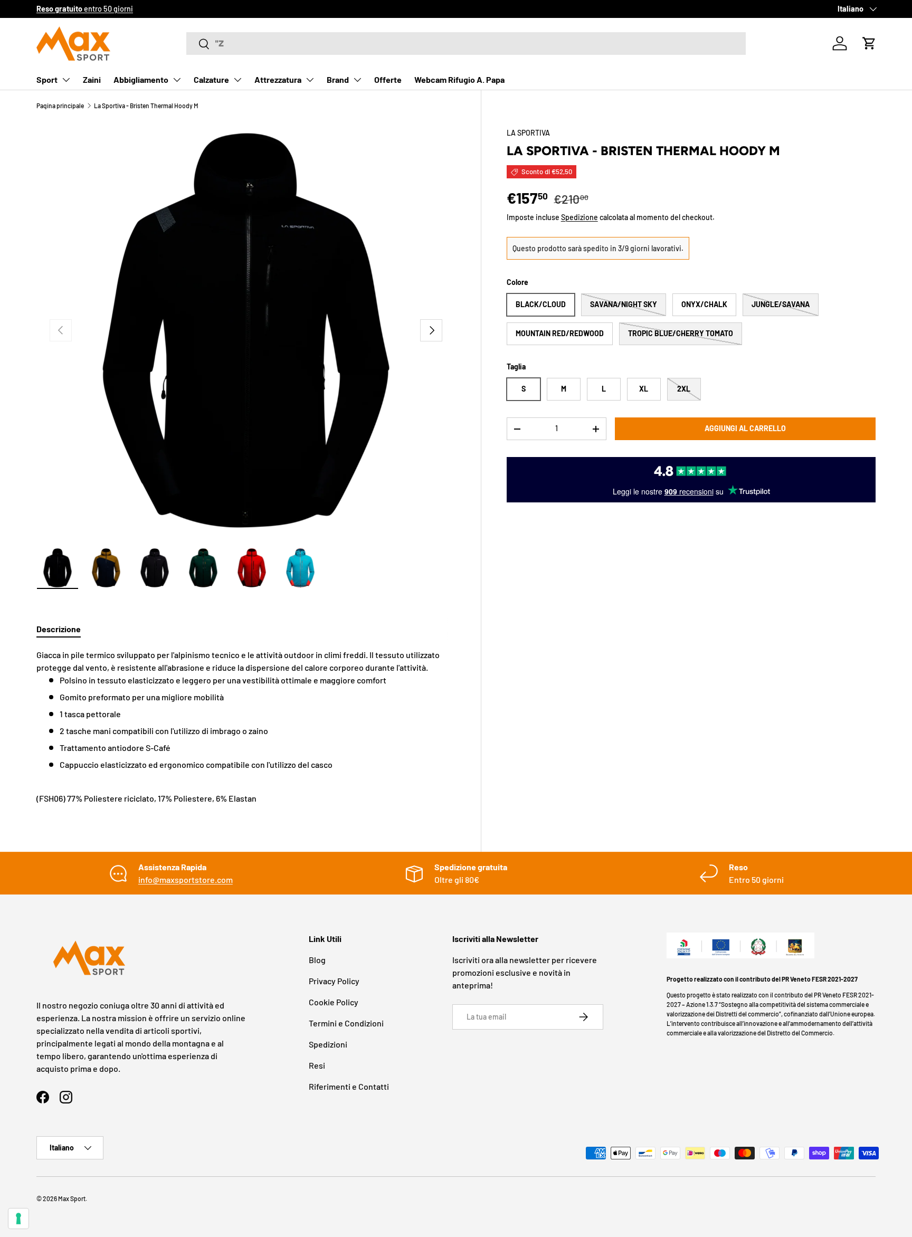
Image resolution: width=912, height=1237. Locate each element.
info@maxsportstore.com (185, 879)
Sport (47, 79)
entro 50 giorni (84, 8)
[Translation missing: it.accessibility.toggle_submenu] (66, 79)
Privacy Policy (334, 981)
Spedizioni (328, 1044)
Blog (317, 960)
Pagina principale (60, 105)
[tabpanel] (245, 727)
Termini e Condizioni (346, 1023)
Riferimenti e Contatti (349, 1086)
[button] (869, 43)
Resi (317, 1065)
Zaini (92, 79)
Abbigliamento (140, 79)
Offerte (388, 79)
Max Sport (72, 1198)
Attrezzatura (277, 79)
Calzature (211, 79)
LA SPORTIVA (528, 132)
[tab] (58, 628)
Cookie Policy (333, 1002)
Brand (338, 79)
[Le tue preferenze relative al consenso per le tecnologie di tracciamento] (18, 1219)
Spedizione (579, 217)
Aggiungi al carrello (745, 428)
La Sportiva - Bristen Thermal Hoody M (146, 105)
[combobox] (466, 43)
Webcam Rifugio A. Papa (459, 79)
